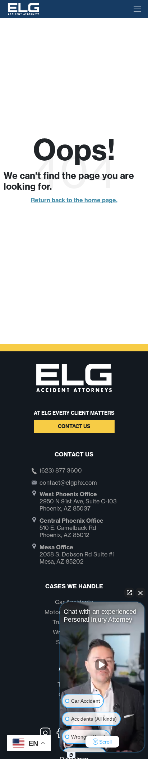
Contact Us (74, 426)
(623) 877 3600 (61, 471)
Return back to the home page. (74, 200)
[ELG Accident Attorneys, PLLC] (23, 8)
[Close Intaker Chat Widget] (140, 593)
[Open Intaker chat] (71, 755)
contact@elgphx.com (68, 482)
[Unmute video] (102, 665)
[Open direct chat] (129, 593)
